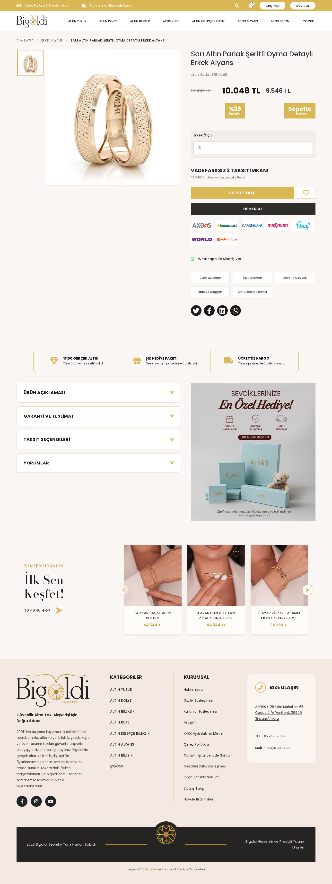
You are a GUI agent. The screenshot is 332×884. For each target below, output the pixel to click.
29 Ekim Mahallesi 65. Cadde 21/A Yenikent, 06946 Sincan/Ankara (279, 713)
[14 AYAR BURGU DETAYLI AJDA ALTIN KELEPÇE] (216, 575)
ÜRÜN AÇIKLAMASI (44, 392)
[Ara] (236, 5)
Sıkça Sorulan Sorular (201, 777)
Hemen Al (253, 208)
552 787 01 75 (277, 736)
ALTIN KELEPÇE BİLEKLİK (208, 21)
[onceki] (123, 590)
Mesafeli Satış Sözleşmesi (205, 766)
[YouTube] (50, 801)
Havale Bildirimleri (198, 799)
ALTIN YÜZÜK (77, 21)
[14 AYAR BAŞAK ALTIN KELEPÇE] (153, 575)
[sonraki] (307, 590)
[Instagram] (36, 801)
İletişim (190, 722)
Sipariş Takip (194, 788)
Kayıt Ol (302, 5)
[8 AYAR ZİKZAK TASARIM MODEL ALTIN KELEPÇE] (279, 575)
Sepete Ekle (242, 192)
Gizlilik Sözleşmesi (198, 700)
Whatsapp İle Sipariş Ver (219, 258)
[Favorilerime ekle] (172, 554)
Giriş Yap (272, 5)
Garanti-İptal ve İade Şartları (208, 755)
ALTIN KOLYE (108, 21)
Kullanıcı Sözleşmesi (200, 711)
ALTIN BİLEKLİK (140, 21)
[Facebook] (22, 801)
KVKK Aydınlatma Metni (203, 733)
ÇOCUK (308, 21)
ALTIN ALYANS (248, 21)
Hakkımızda (193, 689)
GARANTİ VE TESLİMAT (49, 416)
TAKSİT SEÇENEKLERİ (47, 439)
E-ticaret (149, 869)
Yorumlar (36, 463)
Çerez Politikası (196, 744)
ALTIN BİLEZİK (280, 21)
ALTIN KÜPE (171, 21)
